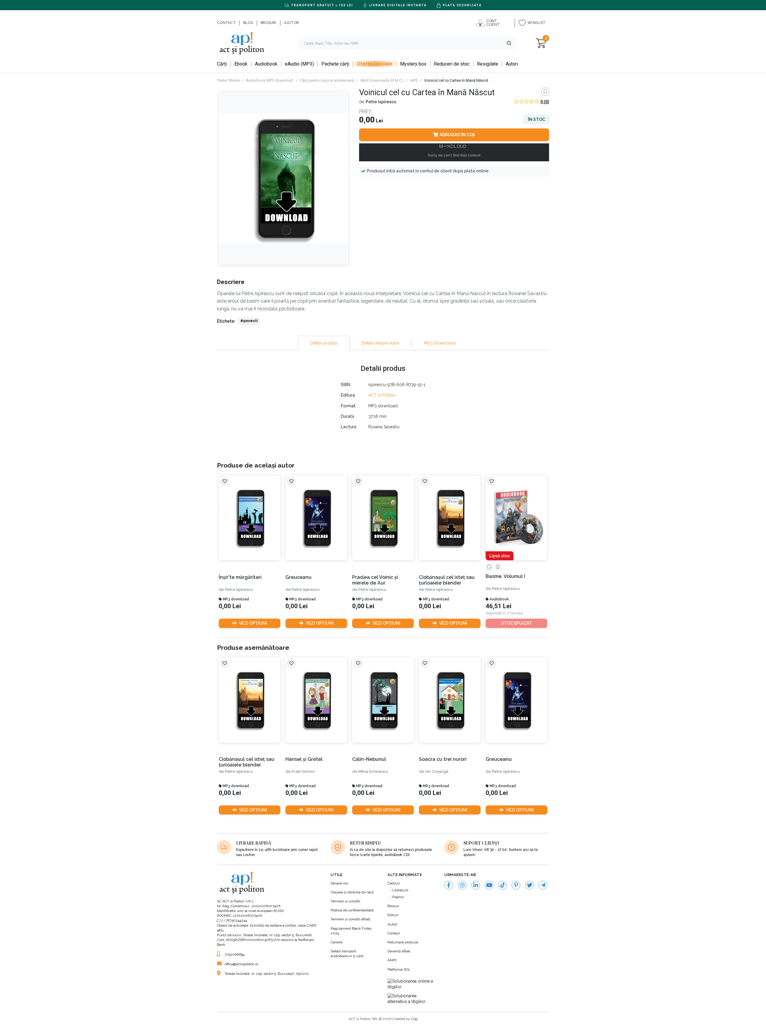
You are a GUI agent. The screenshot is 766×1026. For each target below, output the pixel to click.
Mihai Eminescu (373, 771)
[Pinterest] (516, 885)
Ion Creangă (436, 771)
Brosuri (393, 906)
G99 (414, 1019)
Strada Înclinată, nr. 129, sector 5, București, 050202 (267, 974)
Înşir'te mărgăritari (240, 577)
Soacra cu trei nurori (442, 759)
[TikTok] (502, 885)
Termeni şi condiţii (345, 901)
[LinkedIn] (475, 885)
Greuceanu (298, 577)
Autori (392, 924)
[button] (509, 43)
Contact (393, 933)
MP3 (414, 80)
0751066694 (234, 954)
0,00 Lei (230, 606)
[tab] (323, 343)
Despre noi (339, 883)
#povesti (249, 321)
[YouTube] (489, 885)
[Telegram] (543, 885)
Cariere (336, 942)
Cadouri (393, 883)
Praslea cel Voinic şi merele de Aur (375, 580)
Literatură (400, 890)
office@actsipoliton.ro (241, 964)
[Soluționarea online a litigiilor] (411, 984)
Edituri (392, 915)
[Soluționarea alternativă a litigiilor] (411, 999)
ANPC (392, 960)
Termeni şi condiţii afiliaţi (350, 919)
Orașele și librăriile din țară (352, 892)
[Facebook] (448, 885)
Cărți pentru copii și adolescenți (327, 80)
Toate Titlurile (228, 80)
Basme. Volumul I (505, 576)
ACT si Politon (382, 395)
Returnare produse (402, 942)
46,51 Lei (498, 606)
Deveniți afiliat (398, 951)
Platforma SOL (398, 969)
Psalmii (398, 897)
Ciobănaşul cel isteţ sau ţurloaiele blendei (447, 580)
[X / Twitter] (529, 885)
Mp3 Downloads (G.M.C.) (382, 80)
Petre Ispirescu (381, 101)
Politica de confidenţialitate (352, 910)
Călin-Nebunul (369, 759)
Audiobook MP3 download (270, 80)
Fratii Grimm (303, 771)
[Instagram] (462, 885)
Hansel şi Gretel (304, 759)
